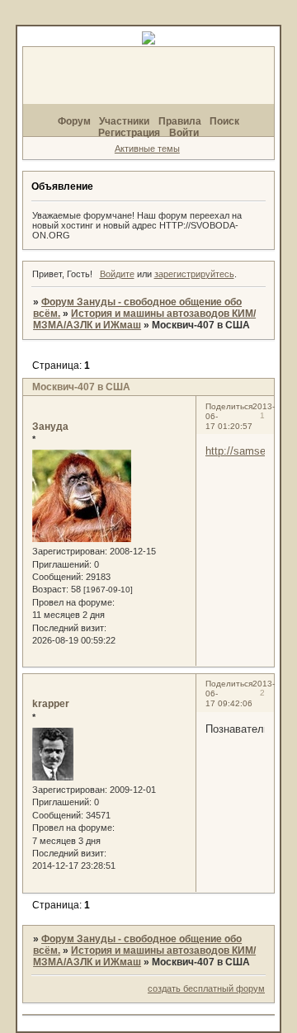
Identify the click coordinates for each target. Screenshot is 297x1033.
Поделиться (228, 406)
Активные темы (147, 148)
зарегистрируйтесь (194, 274)
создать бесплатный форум (206, 988)
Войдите (117, 274)
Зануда (50, 426)
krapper (50, 704)
